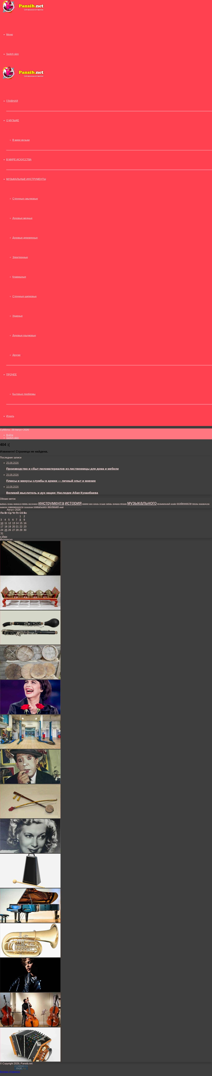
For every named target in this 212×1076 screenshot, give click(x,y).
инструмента (51, 502)
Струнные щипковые (24, 296)
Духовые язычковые (24, 335)
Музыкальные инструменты (26, 179)
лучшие (102, 504)
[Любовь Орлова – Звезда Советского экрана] (30, 852)
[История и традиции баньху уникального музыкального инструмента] (30, 817)
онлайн (173, 504)
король (96, 504)
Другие (16, 355)
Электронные (20, 257)
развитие (3, 507)
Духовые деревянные (25, 237)
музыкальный (163, 504)
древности (17, 504)
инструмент (33, 504)
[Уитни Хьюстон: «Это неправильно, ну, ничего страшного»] (30, 991)
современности (15, 507)
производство (204, 504)
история (73, 502)
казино (85, 504)
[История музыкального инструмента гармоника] (30, 1060)
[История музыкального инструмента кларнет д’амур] (30, 643)
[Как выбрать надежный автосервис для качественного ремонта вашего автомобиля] (30, 748)
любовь (109, 504)
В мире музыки (21, 140)
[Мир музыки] (23, 12)
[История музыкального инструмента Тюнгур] (30, 678)
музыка (123, 504)
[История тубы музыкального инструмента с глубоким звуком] (30, 956)
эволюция (53, 507)
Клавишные (19, 277)
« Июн (3, 536)
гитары (10, 504)
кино (91, 504)
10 (1, 523)
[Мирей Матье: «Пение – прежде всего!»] (30, 713)
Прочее (11, 374)
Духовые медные (22, 218)
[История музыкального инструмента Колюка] (30, 574)
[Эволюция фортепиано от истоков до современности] (30, 921)
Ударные (17, 316)
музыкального (142, 502)
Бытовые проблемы (24, 394)
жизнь (25, 504)
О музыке (12, 120)
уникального (40, 507)
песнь (195, 503)
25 (6, 530)
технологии (28, 507)
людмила (116, 504)
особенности (184, 503)
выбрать (3, 504)
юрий (61, 507)
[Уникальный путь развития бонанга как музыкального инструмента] (30, 609)
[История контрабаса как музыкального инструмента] (30, 1026)
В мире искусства (19, 159)
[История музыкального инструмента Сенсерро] (30, 887)
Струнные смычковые (25, 198)
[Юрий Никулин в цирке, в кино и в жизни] (30, 782)
